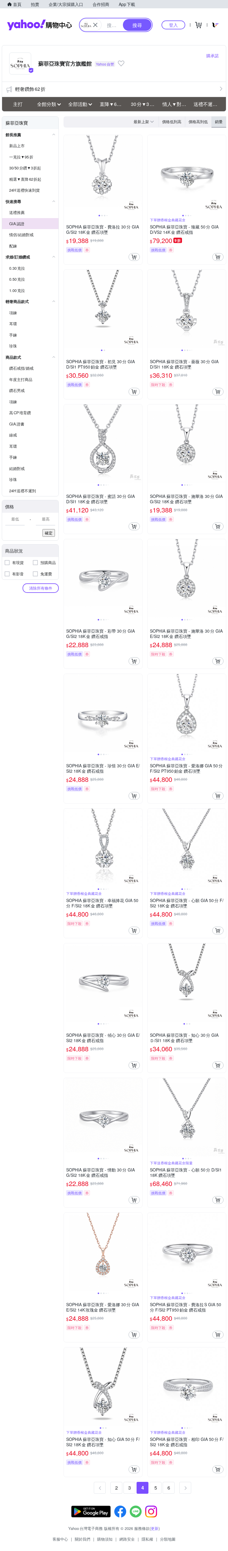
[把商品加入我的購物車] (134, 257)
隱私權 (147, 1539)
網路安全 (127, 1539)
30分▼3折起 (145, 104)
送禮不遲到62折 (207, 104)
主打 (18, 104)
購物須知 (105, 1539)
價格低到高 (171, 121)
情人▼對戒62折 (176, 104)
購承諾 (212, 55)
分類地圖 (167, 1539)
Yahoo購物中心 (39, 25)
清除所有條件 (40, 588)
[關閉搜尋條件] (95, 24)
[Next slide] (138, 174)
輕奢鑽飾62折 (30, 88)
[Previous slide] (68, 174)
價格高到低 (198, 121)
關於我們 (82, 1539)
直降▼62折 (112, 104)
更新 (155, 1528)
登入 (173, 25)
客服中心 (60, 1539)
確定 (49, 533)
